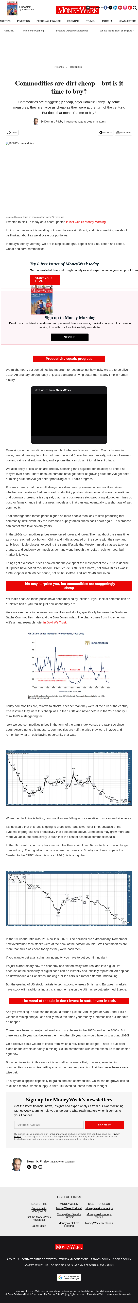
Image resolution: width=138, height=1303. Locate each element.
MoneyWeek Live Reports (69, 1228)
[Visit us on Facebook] (106, 8)
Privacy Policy (100, 1262)
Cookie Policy (122, 1262)
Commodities (76, 67)
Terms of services (58, 1134)
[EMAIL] (41, 1167)
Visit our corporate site (111, 1294)
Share (14, 132)
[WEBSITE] (35, 1167)
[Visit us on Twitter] (110, 8)
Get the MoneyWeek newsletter (39, 1222)
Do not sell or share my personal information (82, 1268)
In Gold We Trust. (55, 622)
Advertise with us (36, 1268)
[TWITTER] (30, 1167)
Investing (23, 21)
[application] (69, 415)
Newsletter (125, 132)
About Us (13, 1262)
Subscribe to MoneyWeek (38, 1213)
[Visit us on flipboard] (130, 8)
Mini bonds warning (33, 30)
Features (101, 121)
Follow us (107, 132)
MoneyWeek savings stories (99, 1219)
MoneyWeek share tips (99, 1211)
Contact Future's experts (39, 1262)
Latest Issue (39, 1229)
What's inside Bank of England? (117, 30)
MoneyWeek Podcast (69, 1211)
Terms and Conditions (73, 1262)
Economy (73, 21)
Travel (90, 21)
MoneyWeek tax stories (99, 1226)
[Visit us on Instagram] (125, 8)
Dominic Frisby (53, 121)
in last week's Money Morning (86, 222)
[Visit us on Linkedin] (115, 8)
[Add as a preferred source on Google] (69, 1280)
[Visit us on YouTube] (120, 8)
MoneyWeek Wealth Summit (69, 1219)
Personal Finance (49, 21)
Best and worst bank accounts (72, 30)
